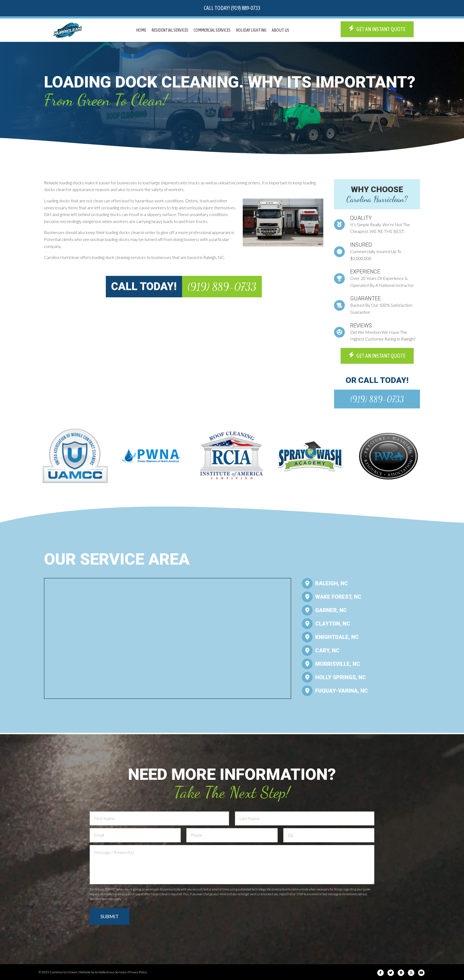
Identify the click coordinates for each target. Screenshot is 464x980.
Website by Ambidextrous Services (102, 972)
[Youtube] (421, 973)
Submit (109, 916)
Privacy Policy (137, 972)
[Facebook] (380, 973)
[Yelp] (411, 973)
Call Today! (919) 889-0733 (232, 8)
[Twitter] (391, 973)
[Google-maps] (401, 973)
